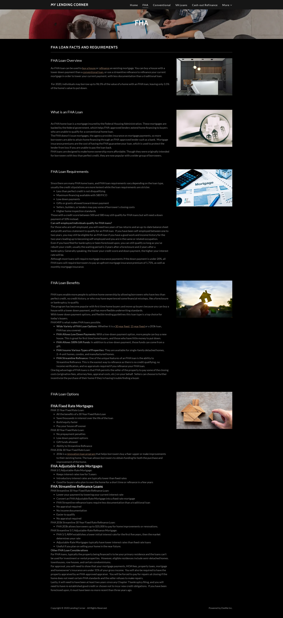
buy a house (89, 68)
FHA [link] (145, 5)
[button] (227, 5)
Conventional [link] (162, 5)
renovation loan (76, 453)
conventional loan (93, 72)
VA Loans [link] (181, 5)
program (90, 453)
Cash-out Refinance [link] (205, 5)
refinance (104, 68)
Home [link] (134, 5)
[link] (69, 4)
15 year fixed (137, 326)
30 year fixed (122, 326)
